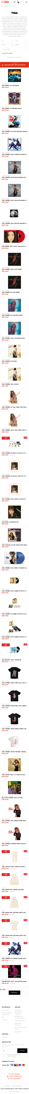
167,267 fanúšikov (15, 1074)
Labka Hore (5, 1010)
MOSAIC (18, 1091)
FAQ (3, 1039)
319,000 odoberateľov (15, 1076)
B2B (3, 1017)
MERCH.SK (7, 1086)
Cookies (4, 1019)
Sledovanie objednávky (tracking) (18, 1012)
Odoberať (22, 1050)
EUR (22, 1)
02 (4, 989)
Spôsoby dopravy (20, 1020)
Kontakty (5, 1037)
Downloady (18, 1031)
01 (1, 989)
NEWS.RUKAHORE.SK (17, 1086)
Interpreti (6, 6)
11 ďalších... (14, 992)
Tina (13, 6)
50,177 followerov (15, 1078)
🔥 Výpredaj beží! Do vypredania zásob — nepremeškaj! (15, 65)
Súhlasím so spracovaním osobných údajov (14, 1055)
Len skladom (8, 53)
